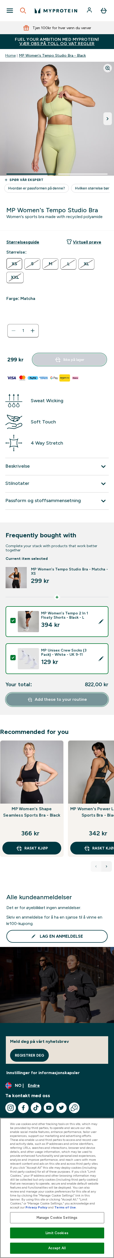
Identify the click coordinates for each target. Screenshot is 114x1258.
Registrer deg (29, 1055)
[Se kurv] (103, 10)
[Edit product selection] (101, 621)
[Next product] (106, 866)
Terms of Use (65, 1207)
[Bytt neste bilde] (107, 118)
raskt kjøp (36, 848)
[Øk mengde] (32, 330)
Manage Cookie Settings (57, 1218)
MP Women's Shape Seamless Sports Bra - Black (31, 812)
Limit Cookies (57, 1233)
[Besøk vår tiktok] (36, 1107)
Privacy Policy (36, 1207)
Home (10, 55)
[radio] (14, 264)
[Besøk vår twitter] (61, 1107)
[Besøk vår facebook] (23, 1107)
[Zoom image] (107, 68)
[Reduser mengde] (13, 330)
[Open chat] (74, 1107)
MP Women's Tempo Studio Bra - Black (52, 55)
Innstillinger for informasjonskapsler (43, 1072)
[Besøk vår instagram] (10, 1107)
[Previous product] (96, 866)
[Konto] (90, 10)
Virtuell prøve (87, 242)
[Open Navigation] (10, 10)
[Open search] (23, 10)
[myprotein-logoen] (56, 10)
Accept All (56, 1248)
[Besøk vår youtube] (48, 1107)
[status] (23, 330)
